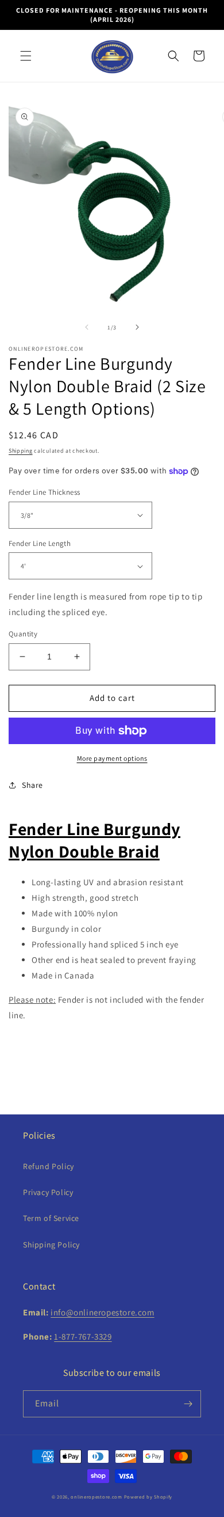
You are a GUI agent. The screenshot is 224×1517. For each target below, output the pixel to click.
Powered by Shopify (148, 1496)
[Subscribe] (187, 1403)
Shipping (21, 450)
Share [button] (32, 785)
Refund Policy (48, 1166)
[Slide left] (86, 327)
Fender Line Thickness (44, 492)
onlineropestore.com (96, 1496)
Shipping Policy (51, 1244)
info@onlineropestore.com (102, 1312)
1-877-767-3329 (82, 1336)
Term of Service (51, 1218)
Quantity (23, 634)
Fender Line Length (40, 543)
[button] (25, 56)
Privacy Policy (48, 1192)
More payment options (112, 758)
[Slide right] (137, 327)
